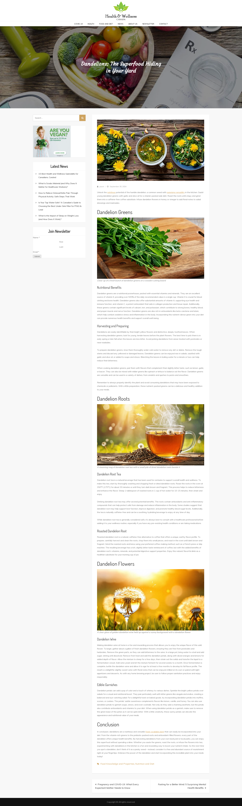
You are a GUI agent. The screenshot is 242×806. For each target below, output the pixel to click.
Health (91, 24)
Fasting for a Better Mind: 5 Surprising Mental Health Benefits (182, 786)
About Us (132, 24)
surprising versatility (176, 192)
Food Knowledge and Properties (117, 763)
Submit (37, 256)
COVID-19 (78, 24)
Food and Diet (106, 24)
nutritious (111, 192)
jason (102, 186)
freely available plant (154, 731)
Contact (163, 24)
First (61, 242)
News (120, 24)
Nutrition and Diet (144, 763)
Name (36, 237)
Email (36, 252)
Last (61, 247)
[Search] (82, 118)
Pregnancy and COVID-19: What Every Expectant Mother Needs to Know (117, 786)
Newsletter (148, 24)
